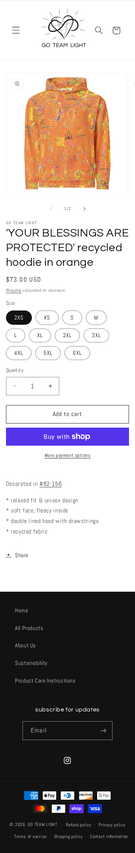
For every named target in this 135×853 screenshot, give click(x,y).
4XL (18, 353)
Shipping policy (68, 836)
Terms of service (30, 836)
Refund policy (79, 824)
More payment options (68, 455)
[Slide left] (50, 208)
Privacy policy (112, 824)
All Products (29, 628)
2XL (67, 335)
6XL (77, 353)
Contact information (109, 836)
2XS (19, 317)
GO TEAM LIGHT (42, 824)
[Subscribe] (103, 730)
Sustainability (31, 663)
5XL (48, 353)
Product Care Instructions (45, 680)
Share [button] (21, 555)
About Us (25, 645)
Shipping (13, 290)
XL (40, 335)
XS (47, 317)
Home (21, 610)
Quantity (15, 370)
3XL (96, 335)
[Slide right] (84, 208)
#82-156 (50, 484)
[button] (15, 30)
